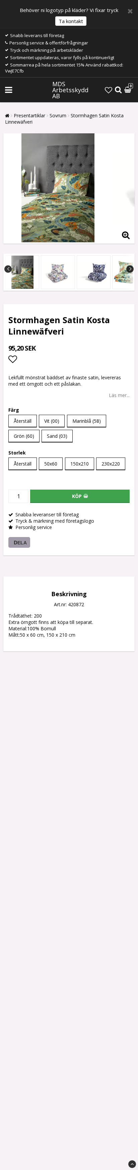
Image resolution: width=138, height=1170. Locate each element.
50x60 (50, 464)
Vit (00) (51, 421)
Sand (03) (57, 436)
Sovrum (58, 115)
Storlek (17, 452)
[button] (108, 90)
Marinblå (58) (86, 421)
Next (130, 269)
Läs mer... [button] (119, 395)
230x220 (110, 464)
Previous (8, 269)
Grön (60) (24, 436)
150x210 (79, 464)
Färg (13, 410)
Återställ (22, 421)
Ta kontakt (71, 21)
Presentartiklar (29, 115)
